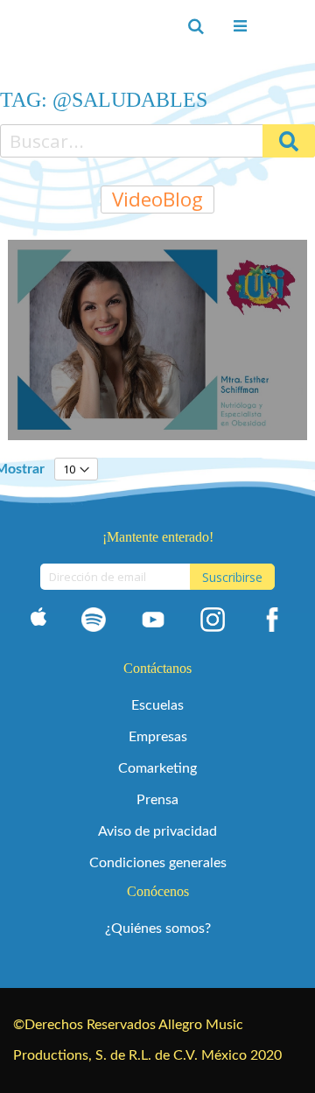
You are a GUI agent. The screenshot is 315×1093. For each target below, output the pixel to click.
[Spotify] (93, 622)
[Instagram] (212, 622)
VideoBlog (157, 199)
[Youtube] (153, 622)
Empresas (158, 737)
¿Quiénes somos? (158, 928)
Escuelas (157, 705)
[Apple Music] (38, 622)
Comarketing (157, 768)
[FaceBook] (272, 622)
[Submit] (288, 141)
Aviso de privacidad (157, 831)
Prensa (157, 800)
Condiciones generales (158, 863)
